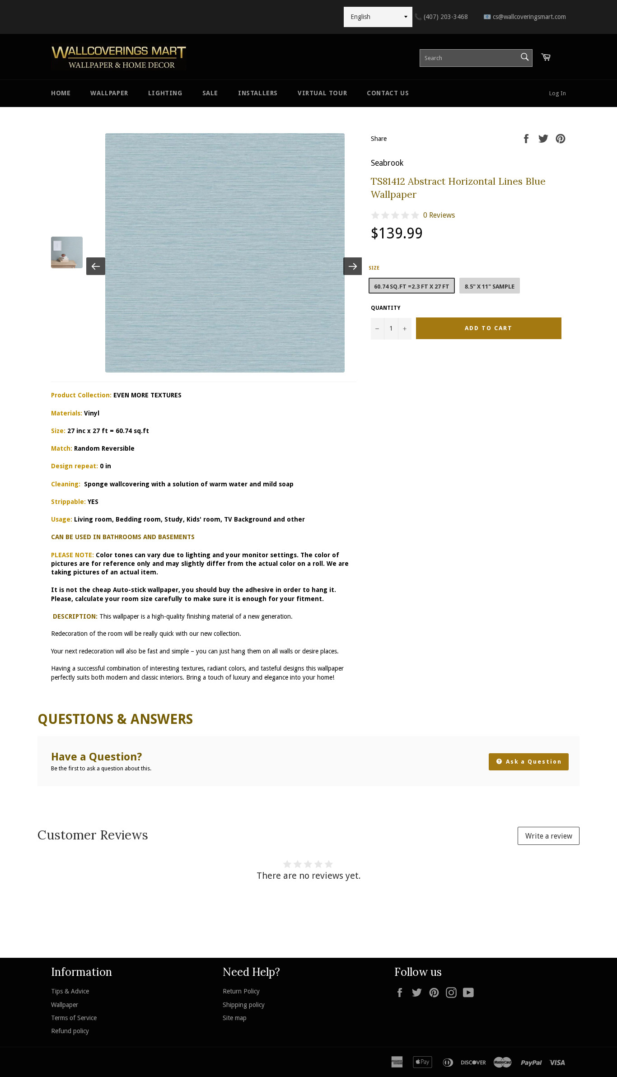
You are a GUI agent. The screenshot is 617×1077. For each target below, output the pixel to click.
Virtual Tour (322, 93)
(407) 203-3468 (441, 16)
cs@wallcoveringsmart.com (524, 16)
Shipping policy (244, 1004)
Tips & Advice (70, 991)
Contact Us (388, 93)
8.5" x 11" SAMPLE (489, 286)
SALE (210, 93)
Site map (235, 1017)
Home (60, 93)
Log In (557, 93)
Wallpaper (109, 93)
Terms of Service (74, 1017)
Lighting (165, 93)
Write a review (548, 836)
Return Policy (241, 991)
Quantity (385, 308)
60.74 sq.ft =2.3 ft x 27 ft (411, 286)
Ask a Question (533, 761)
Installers (258, 93)
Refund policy (70, 1031)
